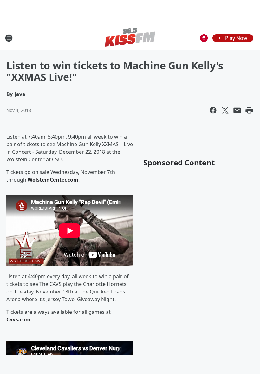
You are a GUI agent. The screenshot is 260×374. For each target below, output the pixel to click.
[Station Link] (130, 38)
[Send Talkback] (204, 38)
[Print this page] (249, 110)
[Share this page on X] (225, 110)
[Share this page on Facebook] (213, 110)
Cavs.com (18, 319)
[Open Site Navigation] (9, 38)
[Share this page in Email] (237, 110)
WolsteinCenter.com (53, 179)
